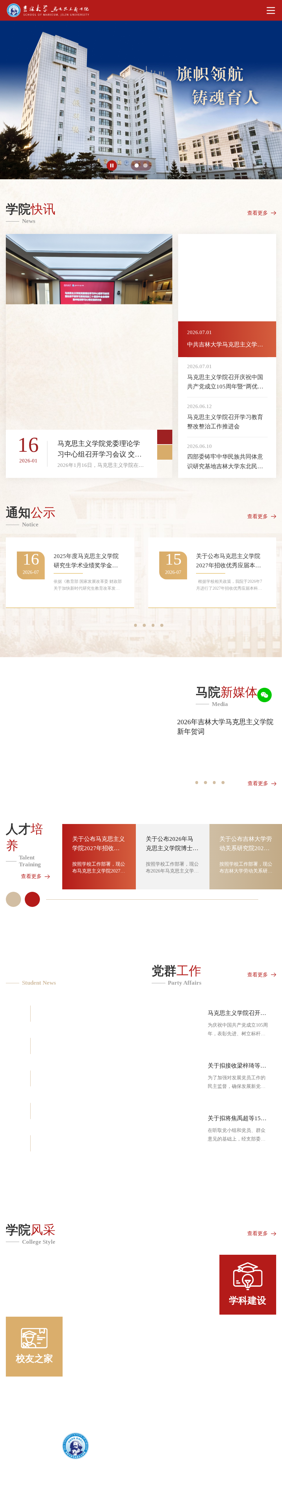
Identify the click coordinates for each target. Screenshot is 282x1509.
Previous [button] (164, 437)
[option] (141, 100)
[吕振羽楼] (58, 1285)
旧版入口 (15, 1484)
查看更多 (257, 213)
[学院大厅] (165, 1285)
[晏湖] (117, 1347)
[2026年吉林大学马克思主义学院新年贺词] (81, 740)
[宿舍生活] (223, 1347)
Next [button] (164, 452)
